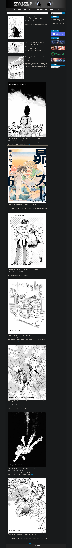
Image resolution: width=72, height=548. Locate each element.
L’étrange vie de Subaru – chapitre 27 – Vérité (22, 534)
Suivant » (30, 543)
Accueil (14, 9)
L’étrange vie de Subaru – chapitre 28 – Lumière (22, 468)
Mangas (19, 9)
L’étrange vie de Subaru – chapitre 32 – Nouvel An (23, 204)
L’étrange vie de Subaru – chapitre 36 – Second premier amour (35, 18)
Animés (25, 9)
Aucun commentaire (20, 206)
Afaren (26, 20)
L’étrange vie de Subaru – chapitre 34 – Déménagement (35, 58)
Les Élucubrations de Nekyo (42, 9)
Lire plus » (42, 26)
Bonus (30, 9)
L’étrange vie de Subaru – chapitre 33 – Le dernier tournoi (25, 138)
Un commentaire (37, 20)
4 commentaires (19, 404)
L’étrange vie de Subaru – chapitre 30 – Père (21, 335)
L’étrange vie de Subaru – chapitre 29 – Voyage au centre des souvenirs (26, 402)
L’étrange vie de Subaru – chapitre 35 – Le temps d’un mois (35, 43)
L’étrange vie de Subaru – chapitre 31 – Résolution (23, 270)
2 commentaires (20, 140)
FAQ (58, 9)
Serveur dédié (52, 9)
